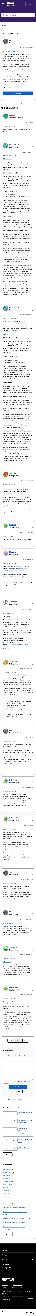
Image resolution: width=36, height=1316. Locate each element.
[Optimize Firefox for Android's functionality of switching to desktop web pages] (25, 102)
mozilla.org (5, 1285)
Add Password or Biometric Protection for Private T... (25, 1131)
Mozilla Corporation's (9, 1291)
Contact (22, 1287)
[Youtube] (10, 1268)
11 (24, 1041)
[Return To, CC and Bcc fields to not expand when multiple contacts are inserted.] (28, 102)
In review (5, 1178)
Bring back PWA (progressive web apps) (15, 1207)
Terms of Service (17, 1285)
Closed (5, 1193)
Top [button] (2, 1312)
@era (4, 794)
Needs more (6, 1175)
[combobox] (18, 15)
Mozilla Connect (11, 4)
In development (14, 51)
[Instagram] (6, 1268)
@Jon (10, 159)
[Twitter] (2, 1268)
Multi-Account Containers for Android (14, 1222)
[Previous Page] (8, 1041)
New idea (6, 1169)
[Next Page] (27, 1041)
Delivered (6, 1190)
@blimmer (8, 616)
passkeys (6, 576)
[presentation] (5, 1055)
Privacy (4, 1287)
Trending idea (7, 1172)
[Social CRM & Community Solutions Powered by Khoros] (30, 1312)
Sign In (30, 4)
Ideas (4, 25)
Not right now (7, 1187)
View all (7, 1154)
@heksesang (7, 886)
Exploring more (7, 1181)
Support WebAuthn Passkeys (13, 34)
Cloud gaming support (25, 1112)
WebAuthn (7, 84)
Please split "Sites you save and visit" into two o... (18, 1218)
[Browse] (3, 4)
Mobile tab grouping (24, 1148)
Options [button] (33, 25)
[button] (5, 88)
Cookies (13, 1287)
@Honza (5, 159)
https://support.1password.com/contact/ (17, 644)
